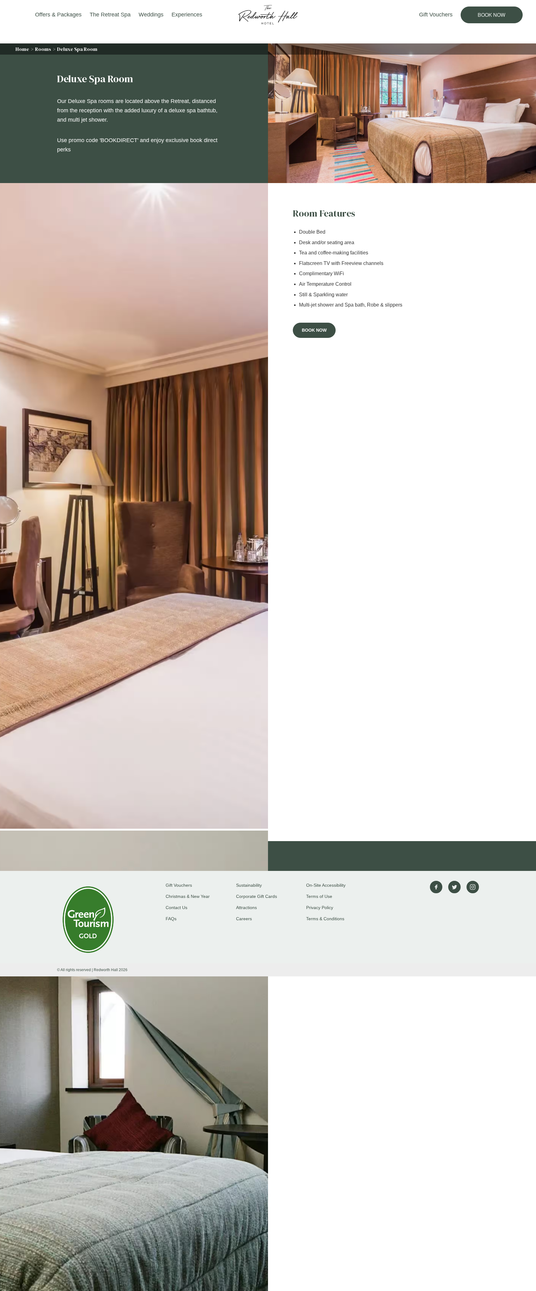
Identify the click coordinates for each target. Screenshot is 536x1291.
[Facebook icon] (436, 887)
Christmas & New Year (188, 896)
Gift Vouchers (436, 14)
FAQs (171, 918)
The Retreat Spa (110, 14)
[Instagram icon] (473, 887)
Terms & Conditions (325, 918)
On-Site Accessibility (326, 885)
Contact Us (176, 907)
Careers (244, 918)
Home (22, 49)
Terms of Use (319, 896)
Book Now (491, 14)
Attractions (246, 907)
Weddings (151, 14)
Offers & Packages (58, 14)
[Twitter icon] (454, 887)
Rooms (43, 49)
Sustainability (249, 885)
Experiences (187, 14)
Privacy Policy (319, 907)
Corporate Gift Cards (256, 896)
